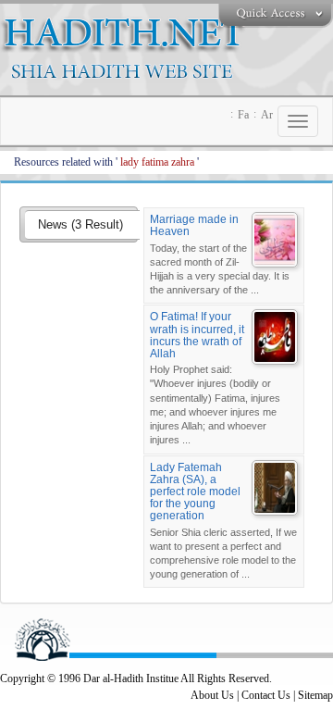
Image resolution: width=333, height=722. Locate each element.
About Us (212, 695)
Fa (243, 114)
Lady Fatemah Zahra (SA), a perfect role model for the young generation (195, 492)
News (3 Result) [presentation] (80, 224)
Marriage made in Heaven (194, 225)
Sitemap (315, 695)
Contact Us (265, 695)
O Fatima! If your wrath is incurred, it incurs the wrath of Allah (197, 335)
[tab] (82, 225)
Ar (267, 114)
